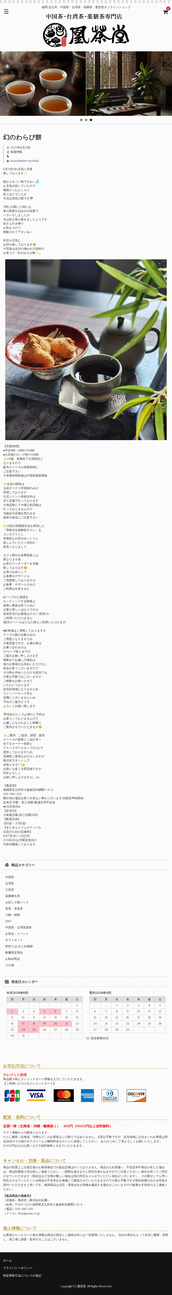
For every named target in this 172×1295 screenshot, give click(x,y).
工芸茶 (9, 890)
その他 (9, 965)
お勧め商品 (12, 959)
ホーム (7, 1260)
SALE (8, 921)
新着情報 (16, 152)
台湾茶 (9, 883)
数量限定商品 (14, 952)
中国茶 (9, 877)
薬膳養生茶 (12, 896)
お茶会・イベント (17, 934)
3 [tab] (91, 120)
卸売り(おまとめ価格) (19, 946)
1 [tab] (81, 120)
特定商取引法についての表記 (22, 1275)
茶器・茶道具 (14, 908)
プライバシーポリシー (18, 1268)
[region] (86, 83)
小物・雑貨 (12, 915)
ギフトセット (14, 940)
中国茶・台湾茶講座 (18, 927)
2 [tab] (86, 120)
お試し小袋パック (17, 902)
